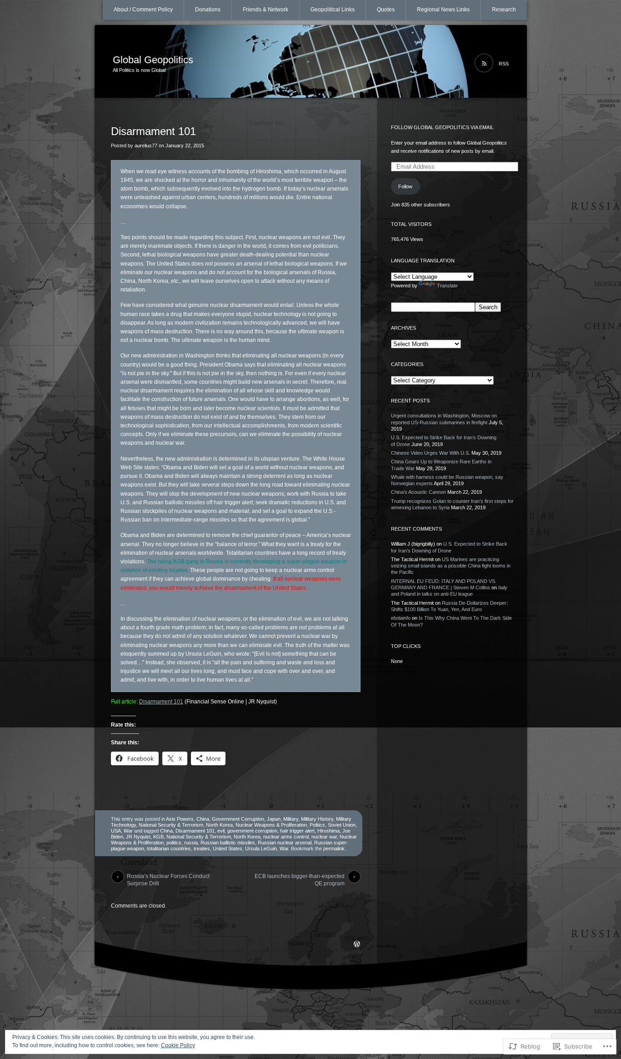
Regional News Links (443, 9)
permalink (334, 848)
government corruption (252, 830)
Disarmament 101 (161, 701)
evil (221, 830)
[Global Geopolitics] (311, 62)
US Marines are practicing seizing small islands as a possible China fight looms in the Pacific (451, 566)
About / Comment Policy (143, 9)
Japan (273, 819)
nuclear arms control (286, 836)
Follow (405, 186)
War (128, 830)
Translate (447, 285)
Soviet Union (342, 825)
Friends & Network (265, 9)
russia (191, 842)
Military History (317, 819)
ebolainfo (401, 618)
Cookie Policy (178, 1045)
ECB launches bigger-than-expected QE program (300, 878)
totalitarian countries (169, 848)
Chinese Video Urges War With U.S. (430, 453)
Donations (207, 9)
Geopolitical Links (332, 9)
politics (173, 842)
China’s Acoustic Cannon (418, 492)
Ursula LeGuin (261, 848)
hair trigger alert (297, 830)
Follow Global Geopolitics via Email (442, 127)
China (202, 819)
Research (504, 9)
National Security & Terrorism (171, 825)
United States (227, 848)
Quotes (386, 9)
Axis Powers (180, 819)
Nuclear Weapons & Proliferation (271, 825)
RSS (504, 63)
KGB (158, 836)
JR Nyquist (138, 836)
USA (116, 830)
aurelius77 (146, 145)
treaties (202, 848)
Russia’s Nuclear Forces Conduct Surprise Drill (168, 878)
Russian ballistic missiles (227, 842)
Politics (317, 825)
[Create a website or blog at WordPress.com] (357, 945)
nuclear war (324, 836)
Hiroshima (328, 830)
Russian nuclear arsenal (284, 842)
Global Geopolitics (153, 59)
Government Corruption (238, 819)
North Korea (219, 825)
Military (290, 819)
